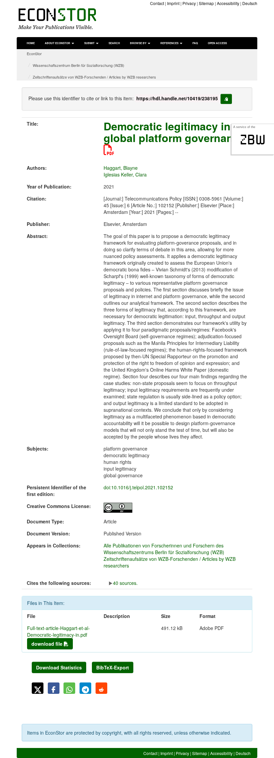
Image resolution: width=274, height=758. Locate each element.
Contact (157, 3)
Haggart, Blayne (121, 167)
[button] (37, 688)
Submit (89, 43)
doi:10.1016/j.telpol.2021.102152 (138, 487)
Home (31, 43)
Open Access (217, 43)
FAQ (195, 43)
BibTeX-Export (112, 667)
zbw (253, 139)
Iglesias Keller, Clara (125, 174)
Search (114, 43)
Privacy (189, 3)
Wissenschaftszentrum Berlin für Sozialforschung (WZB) (78, 65)
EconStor (34, 53)
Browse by (138, 43)
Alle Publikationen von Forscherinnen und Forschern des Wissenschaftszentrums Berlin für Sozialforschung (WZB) (164, 548)
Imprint (173, 3)
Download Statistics (59, 667)
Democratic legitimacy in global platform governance (174, 131)
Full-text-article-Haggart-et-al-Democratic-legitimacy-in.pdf (58, 631)
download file (47, 643)
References (169, 43)
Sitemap (206, 3)
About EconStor (58, 43)
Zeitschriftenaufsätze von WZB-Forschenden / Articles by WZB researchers (94, 77)
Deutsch (249, 3)
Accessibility (228, 3)
